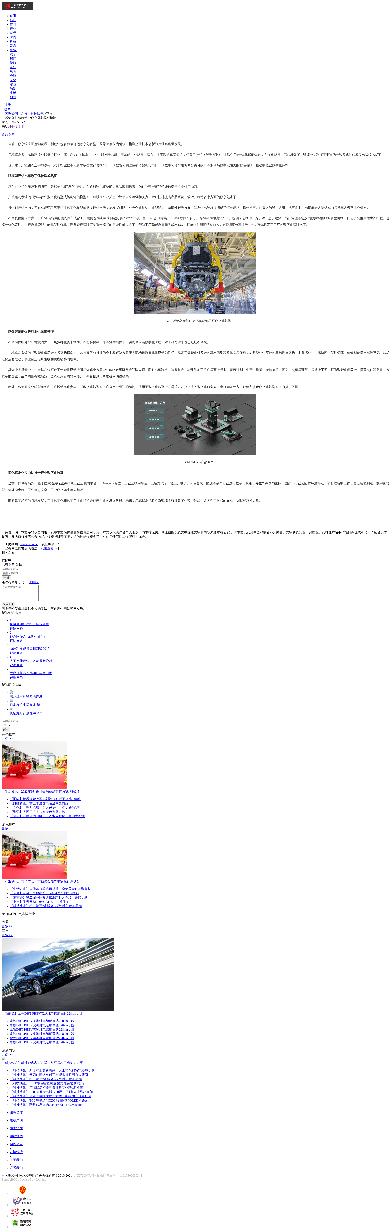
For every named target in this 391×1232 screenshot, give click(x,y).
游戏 (13, 84)
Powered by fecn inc (33, 1179)
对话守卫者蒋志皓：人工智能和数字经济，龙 (52, 1070)
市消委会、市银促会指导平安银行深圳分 (41, 881)
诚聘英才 (16, 1112)
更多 (13, 50)
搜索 (6, 729)
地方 (13, 97)
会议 (13, 75)
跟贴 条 (8, 134)
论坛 (13, 67)
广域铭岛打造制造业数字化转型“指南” (47, 1087)
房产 (13, 58)
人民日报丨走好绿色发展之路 (37, 812)
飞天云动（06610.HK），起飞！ (39, 901)
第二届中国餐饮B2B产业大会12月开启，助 (49, 897)
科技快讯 (37, 113)
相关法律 (16, 1128)
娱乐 (13, 45)
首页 (13, 16)
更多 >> (7, 738)
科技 (13, 41)
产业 (13, 28)
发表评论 (8, 604)
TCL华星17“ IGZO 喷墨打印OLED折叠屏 (49, 1100)
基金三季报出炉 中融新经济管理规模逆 (44, 893)
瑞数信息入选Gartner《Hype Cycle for (46, 1104)
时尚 (13, 37)
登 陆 (6, 577)
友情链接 (16, 1152)
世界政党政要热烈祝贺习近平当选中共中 (45, 799)
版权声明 (16, 1120)
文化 (13, 80)
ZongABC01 (10, 1179)
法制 (13, 88)
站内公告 (16, 1144)
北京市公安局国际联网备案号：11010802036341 (109, 1175)
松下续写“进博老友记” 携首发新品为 (46, 906)
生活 (13, 93)
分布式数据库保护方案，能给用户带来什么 (50, 1096)
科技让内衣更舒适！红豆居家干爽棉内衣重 (42, 1063)
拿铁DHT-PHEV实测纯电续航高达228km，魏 (42, 1013)
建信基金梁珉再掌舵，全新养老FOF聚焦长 (50, 889)
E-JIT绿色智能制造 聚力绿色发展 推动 (47, 1083)
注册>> (34, 582)
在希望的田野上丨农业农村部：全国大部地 (47, 816)
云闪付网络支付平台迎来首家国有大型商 (49, 1074)
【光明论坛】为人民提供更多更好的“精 (45, 807)
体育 (13, 24)
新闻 (13, 20)
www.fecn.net (29, 544)
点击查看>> (49, 548)
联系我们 (16, 1168)
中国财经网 (10, 113)
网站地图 (16, 1136)
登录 (7, 109)
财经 (13, 33)
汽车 (13, 54)
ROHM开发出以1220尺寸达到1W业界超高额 (51, 1092)
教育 (13, 71)
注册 (7, 104)
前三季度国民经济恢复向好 (39, 803)
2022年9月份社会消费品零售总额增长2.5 (40, 791)
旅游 (13, 63)
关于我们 (16, 1160)
